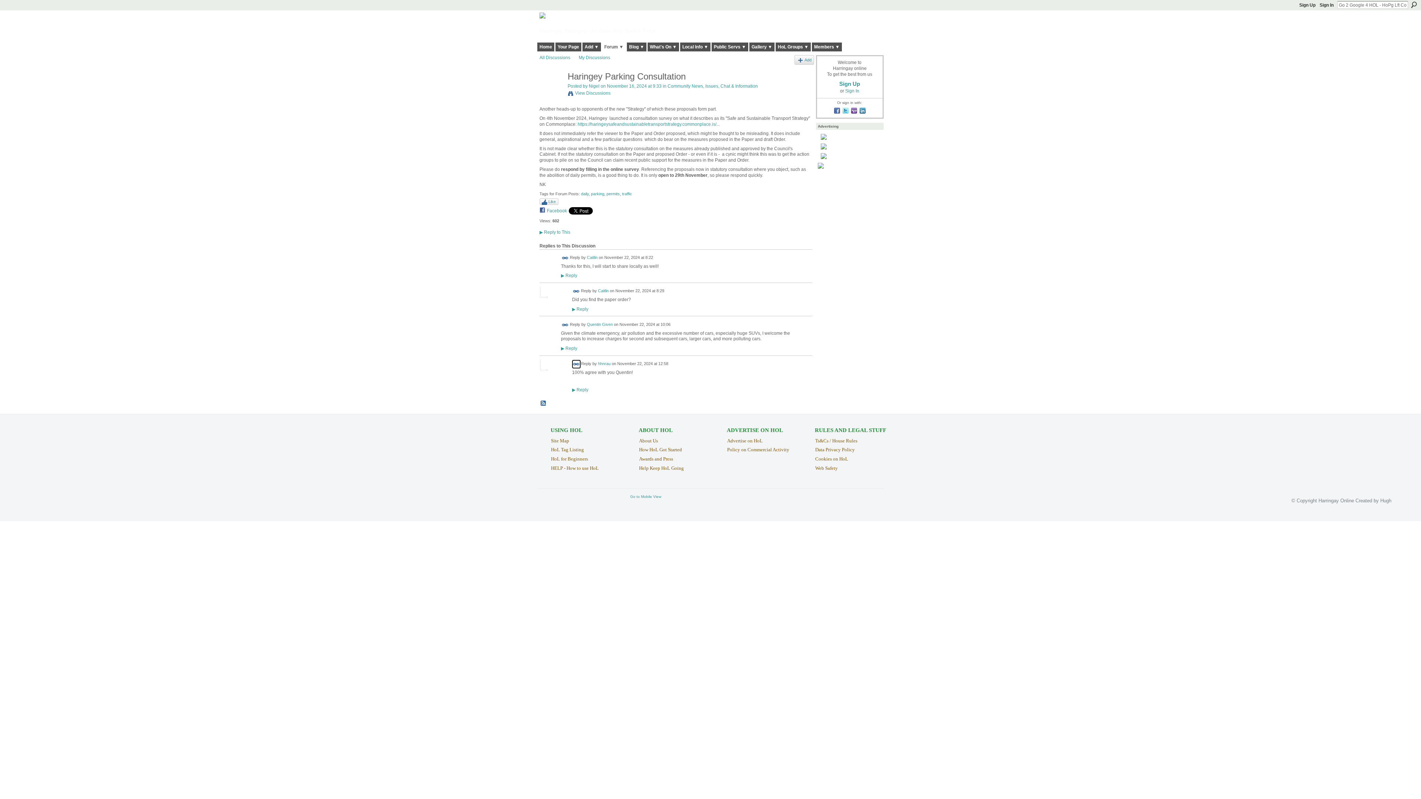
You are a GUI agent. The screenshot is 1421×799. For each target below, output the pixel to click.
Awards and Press (656, 459)
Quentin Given (600, 324)
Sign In (1327, 5)
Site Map (560, 441)
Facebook (557, 210)
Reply (569, 275)
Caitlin (592, 257)
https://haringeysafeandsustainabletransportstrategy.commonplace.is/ (647, 124)
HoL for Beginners (569, 459)
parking (597, 194)
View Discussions (593, 93)
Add (808, 60)
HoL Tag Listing (567, 449)
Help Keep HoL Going (661, 468)
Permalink (565, 258)
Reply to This (555, 232)
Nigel (594, 86)
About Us (648, 441)
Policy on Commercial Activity (758, 449)
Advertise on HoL (745, 441)
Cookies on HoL (831, 459)
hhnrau (604, 363)
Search (1414, 4)
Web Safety (826, 468)
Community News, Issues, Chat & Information (713, 86)
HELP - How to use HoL (575, 468)
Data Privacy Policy (835, 449)
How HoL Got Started (660, 449)
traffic (627, 194)
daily (585, 194)
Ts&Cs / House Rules (836, 441)
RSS (543, 403)
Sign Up (1307, 5)
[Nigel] (551, 92)
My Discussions (594, 57)
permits (613, 194)
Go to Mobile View (645, 497)
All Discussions (555, 57)
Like (552, 201)
